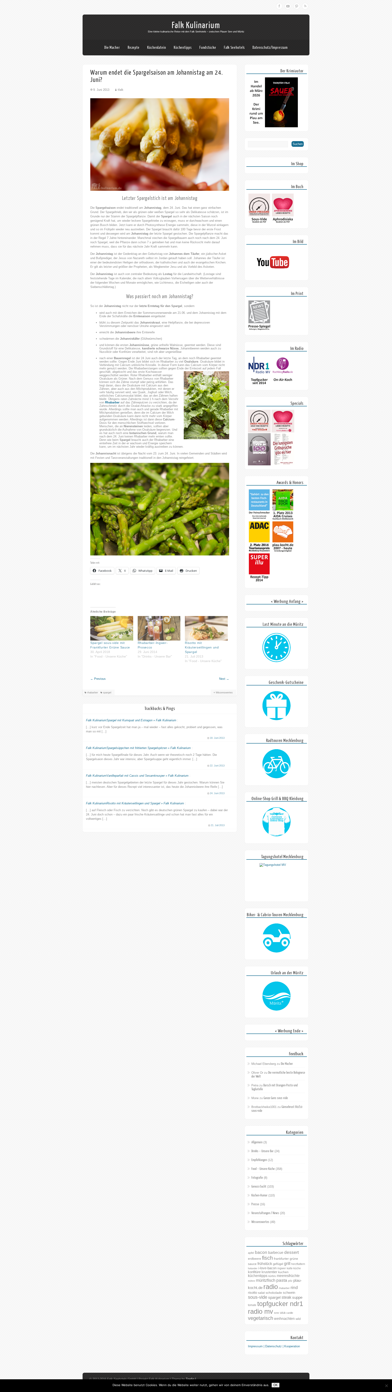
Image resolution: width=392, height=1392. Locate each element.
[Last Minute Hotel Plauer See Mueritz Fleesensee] (276, 648)
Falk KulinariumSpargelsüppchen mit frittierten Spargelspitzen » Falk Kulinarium (138, 748)
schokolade (274, 1292)
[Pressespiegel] (259, 330)
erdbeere (254, 1258)
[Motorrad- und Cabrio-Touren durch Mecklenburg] (276, 938)
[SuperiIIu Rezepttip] (259, 583)
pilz (290, 1280)
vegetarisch (260, 1318)
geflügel (278, 1264)
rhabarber (92, 692)
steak (286, 1297)
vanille (289, 1312)
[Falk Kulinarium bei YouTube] (273, 275)
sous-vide (257, 1297)
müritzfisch (265, 1280)
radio (270, 1286)
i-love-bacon (267, 1268)
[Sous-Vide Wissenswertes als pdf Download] (259, 223)
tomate (252, 1305)
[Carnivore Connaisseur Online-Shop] (276, 822)
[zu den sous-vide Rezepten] (259, 431)
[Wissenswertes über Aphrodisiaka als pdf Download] (283, 223)
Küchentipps (183, 47)
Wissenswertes (224, 692)
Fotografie (257, 1178)
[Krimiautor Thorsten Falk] (273, 126)
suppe (297, 1297)
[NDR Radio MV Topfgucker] (259, 385)
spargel (107, 692)
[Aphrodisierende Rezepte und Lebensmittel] (283, 431)
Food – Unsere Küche (263, 1169)
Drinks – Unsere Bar (262, 1151)
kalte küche (294, 1268)
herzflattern (298, 1264)
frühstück (264, 1264)
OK (275, 1385)
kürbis (272, 1276)
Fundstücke (207, 47)
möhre (251, 1280)
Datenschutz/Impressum (270, 47)
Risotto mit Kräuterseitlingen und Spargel (202, 647)
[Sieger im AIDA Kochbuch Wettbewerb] (283, 519)
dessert (291, 1252)
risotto (252, 1292)
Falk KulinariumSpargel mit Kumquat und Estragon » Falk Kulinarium (131, 720)
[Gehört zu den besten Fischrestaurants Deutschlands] (259, 519)
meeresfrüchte (288, 1276)
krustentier (269, 1272)
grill (287, 1263)
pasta (281, 1280)
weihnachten (284, 1319)
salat (261, 1292)
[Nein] (386, 1385)
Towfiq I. (191, 1379)
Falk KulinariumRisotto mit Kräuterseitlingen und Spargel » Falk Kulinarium (135, 803)
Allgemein (256, 1142)
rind (294, 1287)
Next (224, 678)
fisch (267, 1258)
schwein (289, 1292)
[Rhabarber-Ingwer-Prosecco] (159, 628)
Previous (98, 678)
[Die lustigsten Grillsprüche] (283, 464)
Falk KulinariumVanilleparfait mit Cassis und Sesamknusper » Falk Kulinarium (137, 775)
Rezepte (134, 47)
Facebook (279, 6)
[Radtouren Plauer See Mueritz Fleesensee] (276, 764)
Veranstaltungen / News (265, 1213)
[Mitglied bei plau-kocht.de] (283, 551)
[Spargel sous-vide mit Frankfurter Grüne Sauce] (111, 628)
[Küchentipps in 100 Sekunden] (259, 464)
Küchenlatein (156, 47)
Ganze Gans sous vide (276, 1098)
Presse (255, 1204)
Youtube (288, 6)
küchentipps (257, 1276)
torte (276, 1312)
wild (298, 1319)
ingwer (281, 1268)
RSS (305, 6)
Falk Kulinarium (196, 25)
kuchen (283, 1272)
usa (282, 1312)
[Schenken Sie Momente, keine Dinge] (276, 706)
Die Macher (112, 47)
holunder (252, 1268)
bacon (261, 1252)
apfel (251, 1253)
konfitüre (254, 1272)
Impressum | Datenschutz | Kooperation (274, 1346)
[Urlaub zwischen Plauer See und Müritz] (276, 996)
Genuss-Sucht (258, 1186)
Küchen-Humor (259, 1195)
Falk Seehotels (234, 47)
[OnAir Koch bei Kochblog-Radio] (283, 385)
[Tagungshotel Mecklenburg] (276, 880)
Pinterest (296, 6)
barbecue (275, 1252)
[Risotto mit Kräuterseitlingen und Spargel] (206, 628)
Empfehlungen (259, 1160)
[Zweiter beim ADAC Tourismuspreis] (259, 551)
